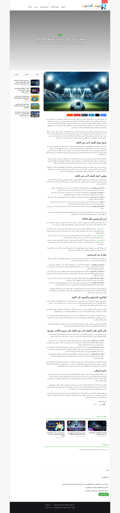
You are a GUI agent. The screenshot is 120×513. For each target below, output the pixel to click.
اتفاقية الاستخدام (55, 7)
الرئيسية (63, 7)
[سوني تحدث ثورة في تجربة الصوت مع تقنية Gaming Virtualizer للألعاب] (76, 426)
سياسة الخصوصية (44, 7)
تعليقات (16, 74)
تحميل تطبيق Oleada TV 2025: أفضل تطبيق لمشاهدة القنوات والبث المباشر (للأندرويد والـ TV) (21, 82)
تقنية (65, 13)
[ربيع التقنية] (88, 7)
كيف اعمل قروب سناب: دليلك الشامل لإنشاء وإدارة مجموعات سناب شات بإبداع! (56, 434)
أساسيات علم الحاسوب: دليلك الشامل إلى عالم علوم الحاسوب (97, 433)
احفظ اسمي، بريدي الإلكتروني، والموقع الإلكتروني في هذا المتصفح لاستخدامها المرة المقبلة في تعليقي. (85, 484)
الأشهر (26, 74)
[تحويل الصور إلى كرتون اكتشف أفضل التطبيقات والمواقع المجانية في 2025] (35, 98)
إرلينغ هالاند (101, 235)
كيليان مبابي (100, 240)
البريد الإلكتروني (105, 477)
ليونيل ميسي (100, 229)
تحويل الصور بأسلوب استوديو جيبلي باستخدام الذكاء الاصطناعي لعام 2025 (21, 105)
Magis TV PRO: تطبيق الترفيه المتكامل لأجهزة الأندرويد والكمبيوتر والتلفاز (22, 90)
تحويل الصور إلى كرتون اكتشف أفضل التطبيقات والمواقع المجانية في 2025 (21, 97)
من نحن (36, 7)
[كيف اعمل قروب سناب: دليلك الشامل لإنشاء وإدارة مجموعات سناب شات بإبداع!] (55, 426)
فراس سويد (79, 43)
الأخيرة (37, 74)
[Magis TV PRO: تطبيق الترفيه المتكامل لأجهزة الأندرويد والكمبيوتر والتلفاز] (35, 91)
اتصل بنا (30, 7)
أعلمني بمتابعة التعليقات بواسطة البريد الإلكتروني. (96, 487)
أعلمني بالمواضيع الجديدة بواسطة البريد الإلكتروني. (96, 490)
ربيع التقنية (48, 504)
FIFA (53, 224)
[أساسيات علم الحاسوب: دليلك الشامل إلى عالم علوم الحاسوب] (97, 426)
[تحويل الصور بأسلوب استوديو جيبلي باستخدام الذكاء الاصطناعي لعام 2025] (35, 106)
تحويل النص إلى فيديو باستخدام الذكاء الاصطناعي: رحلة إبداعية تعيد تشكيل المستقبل (22, 113)
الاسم (107, 470)
